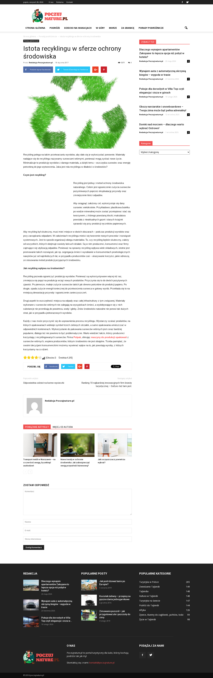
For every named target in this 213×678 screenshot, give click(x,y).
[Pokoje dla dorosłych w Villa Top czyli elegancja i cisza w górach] (31, 621)
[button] (186, 28)
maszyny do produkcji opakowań (109, 337)
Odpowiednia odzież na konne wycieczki (43, 382)
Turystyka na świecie (149, 600)
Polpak (77, 337)
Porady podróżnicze (151, 27)
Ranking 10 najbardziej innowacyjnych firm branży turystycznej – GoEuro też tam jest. (107, 384)
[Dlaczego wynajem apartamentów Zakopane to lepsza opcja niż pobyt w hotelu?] (31, 585)
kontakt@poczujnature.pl (101, 662)
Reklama (59, 2)
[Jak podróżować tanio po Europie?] (89, 585)
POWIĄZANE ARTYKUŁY (37, 427)
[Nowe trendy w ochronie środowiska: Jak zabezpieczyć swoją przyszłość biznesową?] (77, 445)
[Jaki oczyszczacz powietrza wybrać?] (115, 445)
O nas (51, 2)
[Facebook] (182, 2)
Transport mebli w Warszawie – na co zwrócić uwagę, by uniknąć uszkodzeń (39, 462)
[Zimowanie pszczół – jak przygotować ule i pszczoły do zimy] (89, 615)
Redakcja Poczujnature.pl (41, 62)
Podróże (55, 27)
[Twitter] (187, 2)
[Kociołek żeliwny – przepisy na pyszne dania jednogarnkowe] (89, 600)
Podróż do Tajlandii (149, 605)
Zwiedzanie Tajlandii (149, 586)
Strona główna (35, 27)
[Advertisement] (133, 16)
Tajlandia (143, 591)
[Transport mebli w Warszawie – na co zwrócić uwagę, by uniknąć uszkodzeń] (40, 445)
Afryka (142, 610)
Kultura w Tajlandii (148, 595)
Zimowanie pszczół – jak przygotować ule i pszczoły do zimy (114, 614)
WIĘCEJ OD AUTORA (63, 427)
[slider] (32, 357)
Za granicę (127, 27)
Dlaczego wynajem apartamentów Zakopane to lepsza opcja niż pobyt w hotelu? (161, 53)
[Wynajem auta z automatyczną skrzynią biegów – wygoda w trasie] (31, 604)
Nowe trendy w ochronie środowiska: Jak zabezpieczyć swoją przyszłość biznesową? (75, 462)
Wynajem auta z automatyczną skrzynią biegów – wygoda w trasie (56, 604)
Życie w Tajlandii (147, 619)
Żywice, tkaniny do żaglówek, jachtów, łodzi (161, 614)
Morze (113, 27)
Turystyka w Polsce (149, 581)
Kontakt (69, 2)
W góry (100, 27)
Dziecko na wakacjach (78, 27)
